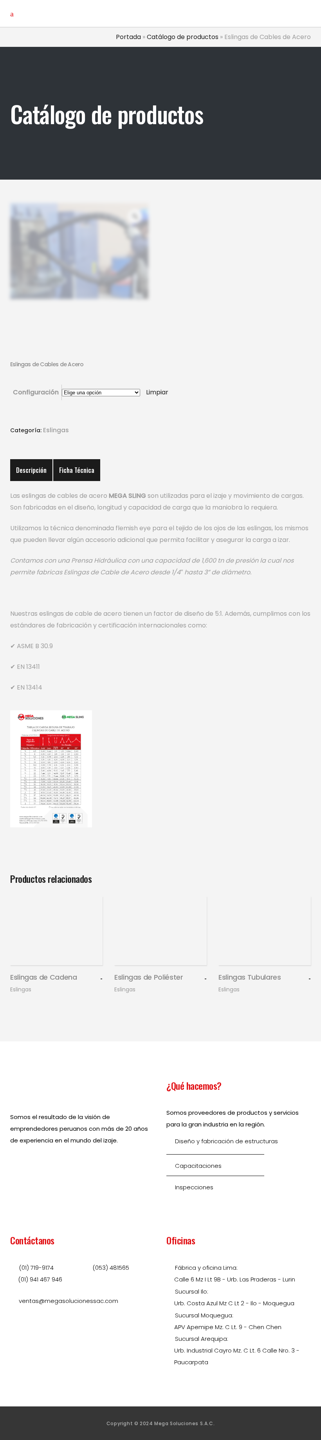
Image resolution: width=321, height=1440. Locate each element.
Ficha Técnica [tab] (76, 470)
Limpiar (157, 392)
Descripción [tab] (31, 470)
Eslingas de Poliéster (148, 977)
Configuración (36, 392)
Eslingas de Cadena (43, 977)
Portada (128, 36)
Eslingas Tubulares (249, 977)
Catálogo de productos (182, 36)
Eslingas (56, 430)
